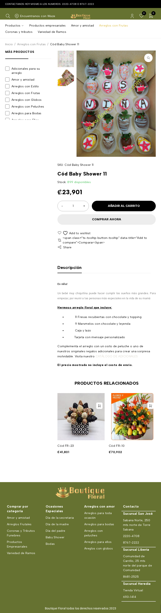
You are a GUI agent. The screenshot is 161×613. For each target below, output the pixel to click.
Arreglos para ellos (98, 542)
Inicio (9, 44)
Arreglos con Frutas (31, 44)
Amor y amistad (23, 79)
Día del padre (55, 531)
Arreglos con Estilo (25, 86)
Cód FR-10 (117, 446)
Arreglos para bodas (99, 524)
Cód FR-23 (65, 446)
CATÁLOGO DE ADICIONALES (117, 356)
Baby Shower (55, 537)
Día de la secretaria (60, 518)
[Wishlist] (74, 233)
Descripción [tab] (69, 267)
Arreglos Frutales (19, 524)
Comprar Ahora (106, 219)
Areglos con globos (98, 548)
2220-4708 (69, 4)
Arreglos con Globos (27, 100)
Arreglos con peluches (93, 533)
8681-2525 (131, 576)
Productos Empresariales (17, 544)
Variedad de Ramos (21, 553)
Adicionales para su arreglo (26, 71)
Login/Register (132, 16)
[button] (148, 58)
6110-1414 (129, 597)
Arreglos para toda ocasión (98, 515)
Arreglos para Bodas (27, 113)
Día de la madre (57, 524)
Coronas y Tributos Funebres (21, 533)
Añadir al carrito (124, 206)
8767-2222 (87, 4)
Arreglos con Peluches (28, 106)
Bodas (50, 544)
